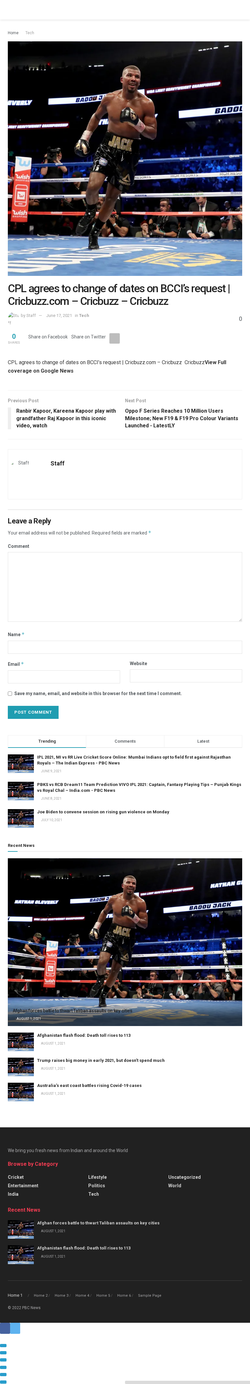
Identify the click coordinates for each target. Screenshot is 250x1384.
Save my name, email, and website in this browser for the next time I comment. (98, 693)
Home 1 (15, 1295)
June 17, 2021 (59, 315)
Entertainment (23, 1185)
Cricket (16, 1177)
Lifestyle (97, 1177)
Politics (96, 1185)
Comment (18, 546)
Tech (29, 33)
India (13, 1194)
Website (138, 663)
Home (13, 33)
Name (16, 634)
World (174, 1185)
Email (16, 664)
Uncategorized (184, 1177)
